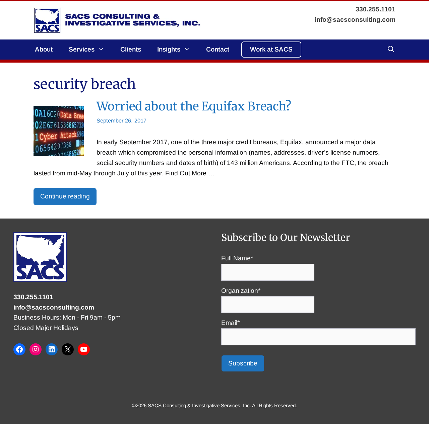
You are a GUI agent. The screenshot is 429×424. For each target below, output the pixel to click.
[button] (391, 49)
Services (82, 49)
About (44, 49)
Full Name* (237, 258)
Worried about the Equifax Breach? (194, 106)
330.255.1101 (33, 297)
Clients (130, 49)
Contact (217, 49)
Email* (230, 322)
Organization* (240, 290)
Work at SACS (271, 49)
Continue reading (65, 196)
